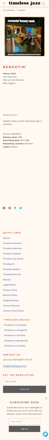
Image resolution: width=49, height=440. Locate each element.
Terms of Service (11, 305)
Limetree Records (12, 243)
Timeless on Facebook (15, 325)
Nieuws (7, 279)
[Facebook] (4, 208)
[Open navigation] (6, 3)
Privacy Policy (10, 290)
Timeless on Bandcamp (16, 340)
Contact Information (13, 311)
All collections (9, 10)
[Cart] (43, 3)
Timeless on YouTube (14, 335)
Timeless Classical (12, 253)
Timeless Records (12, 274)
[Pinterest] (9, 208)
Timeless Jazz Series (13, 259)
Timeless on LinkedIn (15, 346)
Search (6, 238)
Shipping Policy (11, 300)
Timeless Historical (12, 248)
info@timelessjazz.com (15, 366)
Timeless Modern (11, 269)
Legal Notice (9, 285)
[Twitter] (20, 208)
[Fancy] (15, 208)
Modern (14, 115)
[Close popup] (46, 398)
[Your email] (24, 381)
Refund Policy (10, 295)
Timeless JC (9, 264)
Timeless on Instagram (15, 330)
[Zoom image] (25, 37)
